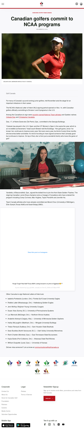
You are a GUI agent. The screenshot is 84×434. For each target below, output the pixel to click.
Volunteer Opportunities (9, 414)
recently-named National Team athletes (46, 114)
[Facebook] (45, 424)
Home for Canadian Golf (9, 398)
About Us (4, 395)
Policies (23, 391)
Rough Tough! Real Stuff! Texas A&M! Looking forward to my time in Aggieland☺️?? (37, 283)
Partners (4, 404)
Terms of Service (26, 395)
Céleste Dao (10, 117)
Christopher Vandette (27, 117)
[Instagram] (49, 424)
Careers (4, 408)
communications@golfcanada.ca (47, 347)
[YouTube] (63, 424)
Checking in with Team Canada (42, 12)
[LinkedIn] (58, 424)
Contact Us (5, 391)
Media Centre (6, 411)
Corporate (6, 386)
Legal (23, 386)
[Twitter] (54, 424)
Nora (27, 287)
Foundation (5, 401)
